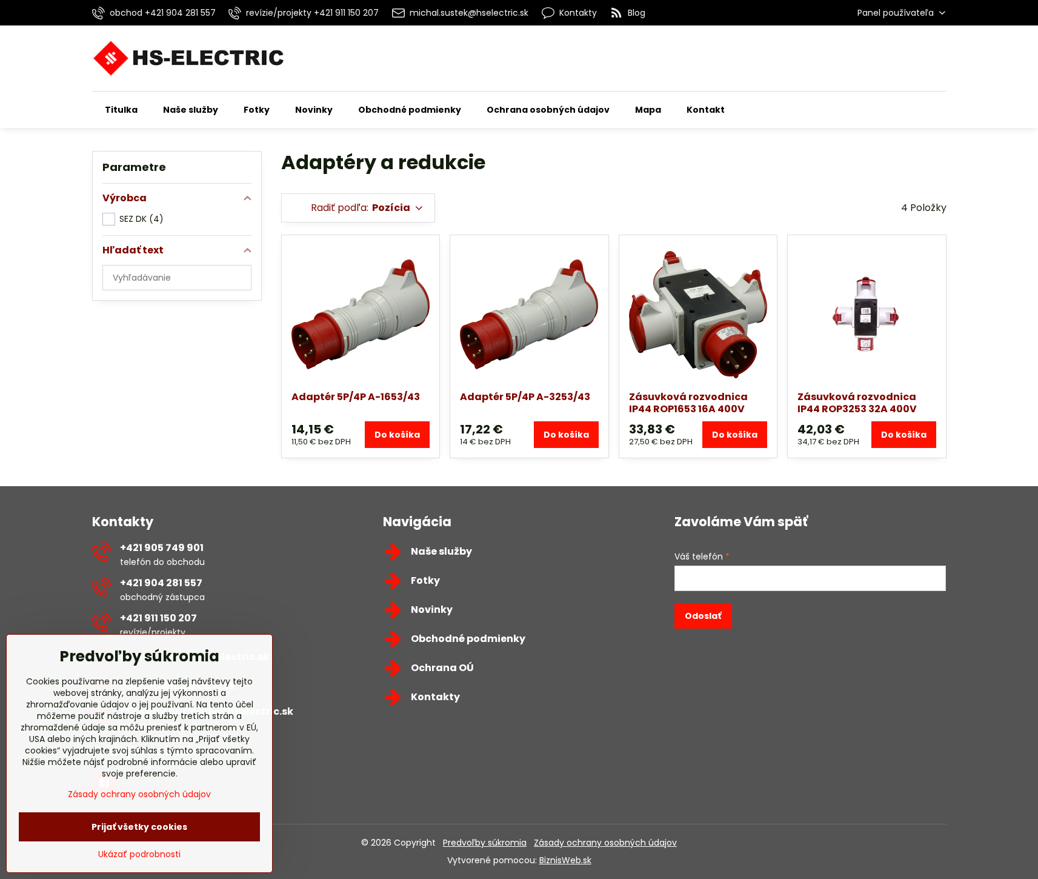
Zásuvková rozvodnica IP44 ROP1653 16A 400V (688, 403)
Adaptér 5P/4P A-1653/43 (355, 397)
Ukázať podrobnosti (139, 854)
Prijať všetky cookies (139, 827)
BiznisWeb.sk (565, 860)
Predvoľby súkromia (485, 843)
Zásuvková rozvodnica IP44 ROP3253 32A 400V (857, 403)
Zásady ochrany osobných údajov (605, 843)
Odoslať (703, 616)
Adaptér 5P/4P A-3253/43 (525, 397)
